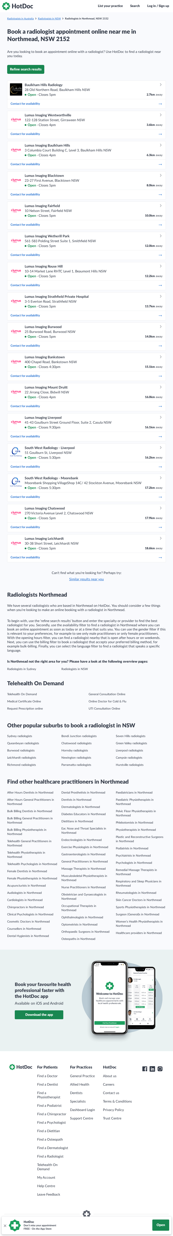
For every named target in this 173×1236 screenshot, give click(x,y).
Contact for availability (25, 103)
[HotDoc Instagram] (160, 1069)
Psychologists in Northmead (134, 862)
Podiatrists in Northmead (132, 848)
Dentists (76, 1093)
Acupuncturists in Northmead (26, 885)
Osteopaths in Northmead (78, 939)
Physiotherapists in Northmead (136, 829)
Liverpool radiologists (129, 750)
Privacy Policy (113, 1110)
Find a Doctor (47, 1076)
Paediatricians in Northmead (134, 792)
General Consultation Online (107, 694)
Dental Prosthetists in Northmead (83, 792)
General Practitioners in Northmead (84, 861)
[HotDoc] (17, 6)
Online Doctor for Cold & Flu (107, 701)
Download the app (39, 1014)
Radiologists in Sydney (21, 669)
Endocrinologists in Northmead (81, 840)
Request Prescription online (25, 708)
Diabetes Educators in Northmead (83, 814)
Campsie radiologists (129, 757)
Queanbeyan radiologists (23, 743)
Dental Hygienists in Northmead (28, 936)
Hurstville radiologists (129, 765)
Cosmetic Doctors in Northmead (28, 921)
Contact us (111, 1093)
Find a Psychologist (51, 1122)
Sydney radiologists (19, 736)
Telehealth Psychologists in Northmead (32, 864)
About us (109, 1076)
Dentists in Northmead (76, 799)
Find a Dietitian (48, 1131)
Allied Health (79, 1084)
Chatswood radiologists (76, 743)
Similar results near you (86, 579)
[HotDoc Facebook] (145, 1069)
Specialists (78, 1101)
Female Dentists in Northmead (27, 871)
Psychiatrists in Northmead (133, 855)
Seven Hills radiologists (130, 736)
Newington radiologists (76, 757)
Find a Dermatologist (52, 1148)
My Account (46, 1177)
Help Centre (46, 1186)
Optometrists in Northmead (79, 924)
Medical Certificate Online (24, 701)
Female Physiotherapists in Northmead (32, 878)
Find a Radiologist (50, 1156)
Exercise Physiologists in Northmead (84, 847)
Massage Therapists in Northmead (83, 868)
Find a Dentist (47, 1084)
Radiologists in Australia (20, 18)
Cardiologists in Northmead (25, 900)
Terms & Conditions (117, 1101)
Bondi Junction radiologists (79, 736)
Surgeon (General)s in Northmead (137, 914)
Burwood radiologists (21, 750)
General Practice (82, 1076)
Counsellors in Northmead (24, 928)
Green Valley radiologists (131, 743)
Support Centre (81, 1118)
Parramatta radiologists (76, 765)
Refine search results (26, 69)
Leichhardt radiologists (21, 757)
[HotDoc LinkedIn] (152, 1069)
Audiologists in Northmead (24, 892)
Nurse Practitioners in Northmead (83, 887)
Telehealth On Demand (22, 694)
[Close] (5, 1225)
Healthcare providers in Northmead (139, 933)
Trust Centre (112, 1118)
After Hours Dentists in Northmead (30, 792)
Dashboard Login (82, 1110)
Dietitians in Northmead (77, 821)
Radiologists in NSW (49, 18)
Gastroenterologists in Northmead (83, 854)
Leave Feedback (48, 1194)
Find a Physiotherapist (48, 1095)
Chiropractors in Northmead (25, 907)
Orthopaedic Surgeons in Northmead (85, 931)
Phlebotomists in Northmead (134, 822)
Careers (108, 1084)
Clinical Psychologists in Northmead (30, 914)
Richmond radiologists (21, 765)
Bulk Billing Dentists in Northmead (29, 811)
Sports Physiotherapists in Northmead (140, 907)
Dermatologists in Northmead (80, 807)
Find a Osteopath (50, 1139)
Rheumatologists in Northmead (136, 892)
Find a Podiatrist (49, 1105)
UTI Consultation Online (104, 708)
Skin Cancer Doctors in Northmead (139, 900)
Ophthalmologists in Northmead (82, 917)
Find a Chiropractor (51, 1114)
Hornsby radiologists (74, 750)
